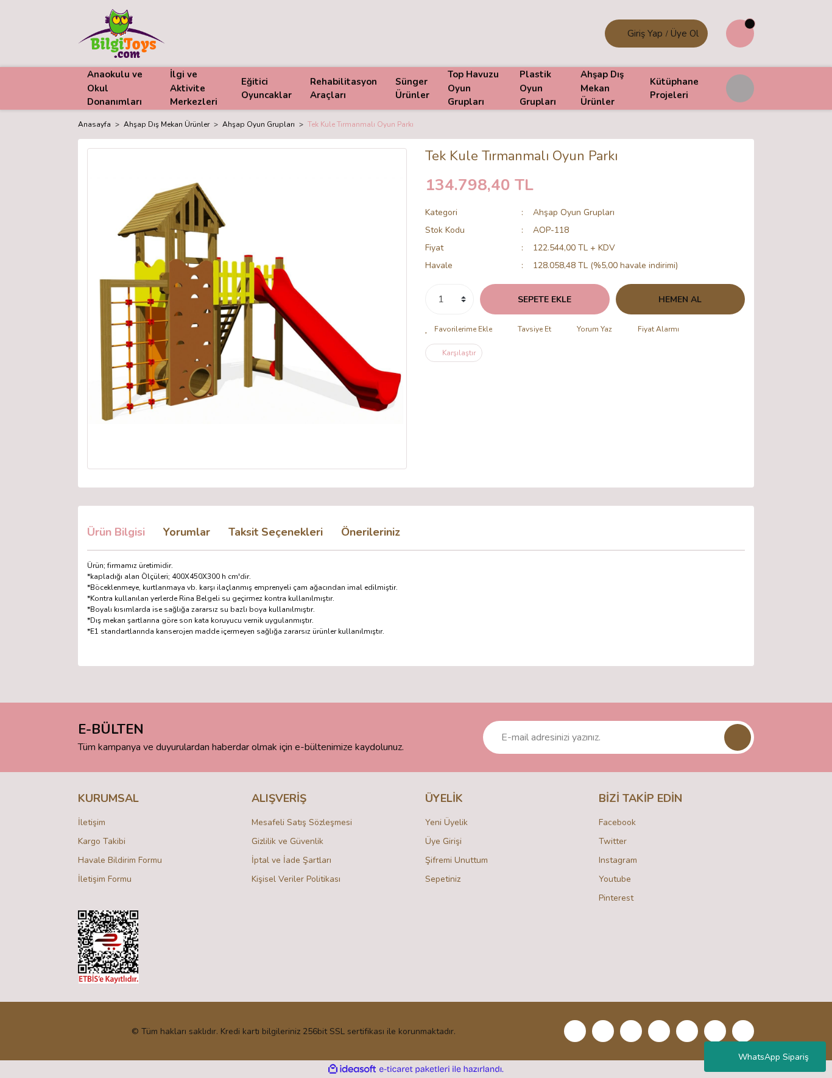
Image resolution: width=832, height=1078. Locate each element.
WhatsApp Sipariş (773, 1057)
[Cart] (740, 34)
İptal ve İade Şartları (291, 860)
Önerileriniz (370, 532)
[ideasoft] (352, 1069)
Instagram (618, 860)
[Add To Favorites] (458, 329)
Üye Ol (685, 33)
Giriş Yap (645, 33)
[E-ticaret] (414, 1069)
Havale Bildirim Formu (120, 860)
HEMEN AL (680, 299)
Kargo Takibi (101, 841)
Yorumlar (186, 532)
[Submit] (737, 737)
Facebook (617, 822)
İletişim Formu (105, 879)
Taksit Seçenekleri (275, 532)
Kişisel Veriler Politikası (296, 879)
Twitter (613, 841)
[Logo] (121, 33)
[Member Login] (617, 34)
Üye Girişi (443, 841)
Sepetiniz (442, 879)
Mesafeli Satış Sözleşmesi (302, 822)
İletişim (91, 822)
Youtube (615, 879)
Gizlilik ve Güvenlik (287, 841)
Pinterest (616, 898)
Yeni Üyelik (446, 822)
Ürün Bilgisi (116, 532)
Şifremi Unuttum (456, 860)
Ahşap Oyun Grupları (574, 212)
